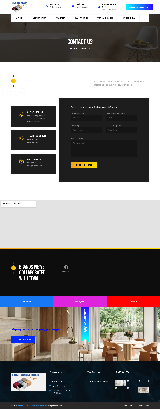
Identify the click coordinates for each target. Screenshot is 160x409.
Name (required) (77, 113)
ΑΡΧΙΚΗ (73, 48)
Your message (77, 138)
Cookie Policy (143, 406)
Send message (85, 165)
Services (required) (113, 126)
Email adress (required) (115, 113)
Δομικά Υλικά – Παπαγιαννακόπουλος (32, 406)
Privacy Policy (128, 406)
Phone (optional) (77, 126)
